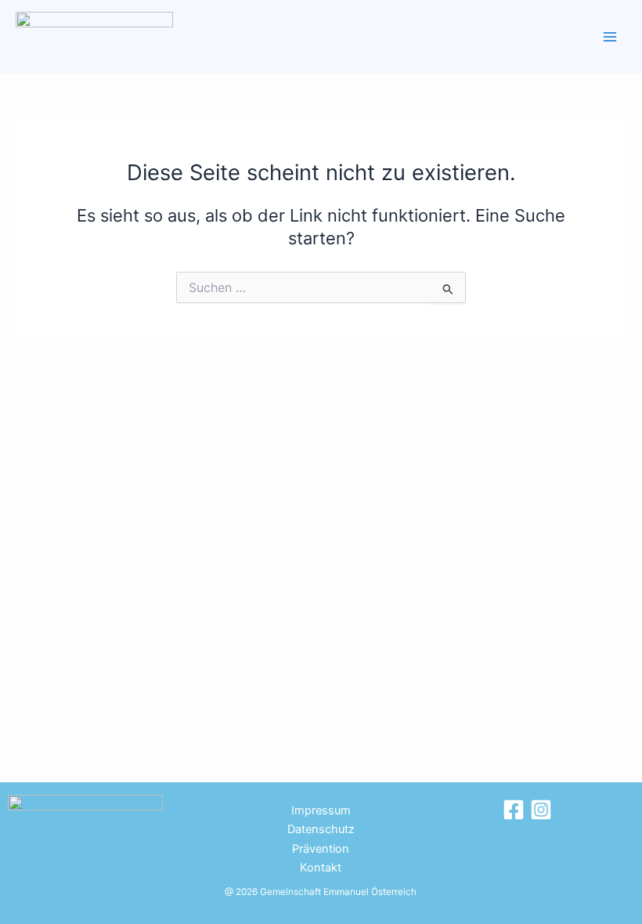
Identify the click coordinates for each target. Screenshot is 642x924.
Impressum (321, 810)
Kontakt (320, 868)
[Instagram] (541, 810)
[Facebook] (514, 810)
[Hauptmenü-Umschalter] (609, 36)
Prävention (320, 849)
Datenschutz (321, 829)
